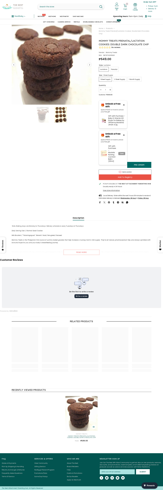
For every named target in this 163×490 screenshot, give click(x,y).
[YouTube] (123, 478)
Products (109, 28)
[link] (25, 367)
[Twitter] (104, 202)
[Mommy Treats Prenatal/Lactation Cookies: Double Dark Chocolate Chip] (81, 413)
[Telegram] (118, 202)
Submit (143, 472)
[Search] (71, 7)
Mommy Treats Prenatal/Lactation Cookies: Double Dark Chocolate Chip (81, 436)
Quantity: (102, 85)
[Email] (122, 202)
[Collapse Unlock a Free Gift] (124, 105)
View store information (111, 190)
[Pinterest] (109, 202)
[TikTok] (117, 478)
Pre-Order (139, 165)
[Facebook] (100, 202)
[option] (52, 65)
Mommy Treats (111, 52)
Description (78, 218)
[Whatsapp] (127, 202)
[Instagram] (107, 478)
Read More (81, 252)
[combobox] (68, 7)
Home (101, 28)
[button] (14, 65)
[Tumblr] (113, 202)
